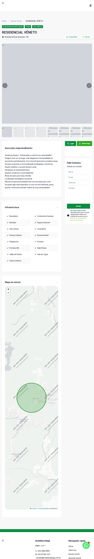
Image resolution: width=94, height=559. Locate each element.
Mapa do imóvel (12, 282)
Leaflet (33, 508)
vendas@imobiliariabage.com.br (47, 558)
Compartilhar (73, 37)
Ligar (72, 143)
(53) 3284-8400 (44, 551)
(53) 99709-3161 (44, 554)
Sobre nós (72, 550)
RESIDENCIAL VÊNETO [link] (34, 21)
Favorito (87, 37)
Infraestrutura (12, 207)
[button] (4, 85)
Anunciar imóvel (75, 558)
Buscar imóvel (16, 21)
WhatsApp (86, 143)
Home (4, 21)
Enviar (78, 206)
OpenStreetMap (44, 508)
